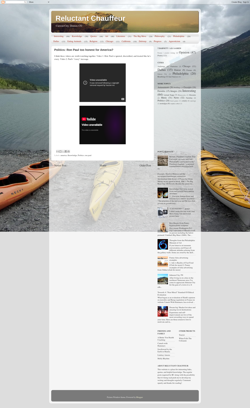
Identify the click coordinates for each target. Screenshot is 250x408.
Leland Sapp (169, 95)
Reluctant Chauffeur (90, 18)
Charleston (174, 66)
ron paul (88, 155)
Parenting (189, 98)
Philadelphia (178, 36)
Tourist (182, 335)
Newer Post (60, 165)
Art (106, 36)
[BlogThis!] (60, 151)
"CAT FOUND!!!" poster (179, 208)
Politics (81, 155)
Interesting (59, 36)
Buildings (177, 87)
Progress (157, 41)
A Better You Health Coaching (166, 338)
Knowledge (77, 36)
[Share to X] (63, 151)
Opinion (184, 52)
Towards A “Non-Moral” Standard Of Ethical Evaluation (176, 293)
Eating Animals (74, 41)
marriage (193, 101)
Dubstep (142, 41)
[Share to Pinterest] (68, 151)
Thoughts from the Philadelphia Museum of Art (182, 241)
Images (173, 91)
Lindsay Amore (164, 355)
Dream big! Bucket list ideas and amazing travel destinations (182, 308)
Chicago (109, 41)
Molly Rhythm (163, 358)
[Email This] (57, 151)
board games (174, 101)
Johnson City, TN (176, 275)
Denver (177, 70)
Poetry (160, 55)
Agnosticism (174, 41)
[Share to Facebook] (65, 151)
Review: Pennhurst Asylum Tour (182, 156)
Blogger (139, 397)
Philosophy (160, 36)
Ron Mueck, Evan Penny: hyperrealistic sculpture (179, 224)
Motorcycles (182, 95)
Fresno (189, 70)
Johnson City (162, 74)
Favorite (161, 91)
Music (164, 97)
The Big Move (140, 36)
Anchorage (161, 66)
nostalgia (163, 103)
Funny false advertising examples (178, 258)
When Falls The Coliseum (185, 339)
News (176, 97)
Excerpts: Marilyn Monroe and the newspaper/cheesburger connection (172, 174)
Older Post (145, 165)
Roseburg (161, 76)
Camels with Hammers (163, 344)
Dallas (56, 41)
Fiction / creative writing (166, 53)
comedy (184, 101)
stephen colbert (175, 104)
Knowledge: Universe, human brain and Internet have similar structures (181, 191)
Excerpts (188, 87)
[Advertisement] (176, 127)
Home (103, 165)
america (63, 155)
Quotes (93, 36)
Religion (93, 41)
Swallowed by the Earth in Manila (165, 350)
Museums (192, 95)
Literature (120, 36)
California (126, 41)
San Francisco (173, 76)
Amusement (163, 87)
